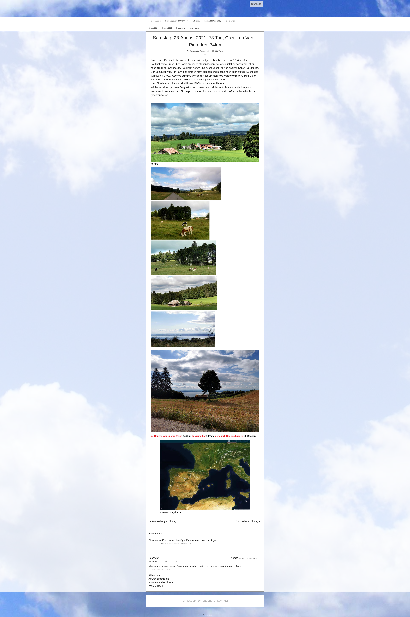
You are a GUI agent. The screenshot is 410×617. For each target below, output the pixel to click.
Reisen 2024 (230, 21)
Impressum (194, 28)
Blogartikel (180, 28)
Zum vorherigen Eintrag (163, 521)
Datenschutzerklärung (160, 569)
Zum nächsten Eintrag (247, 521)
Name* (234, 558)
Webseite (153, 561)
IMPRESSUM (189, 600)
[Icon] (252, 24)
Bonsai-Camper (154, 21)
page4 (206, 614)
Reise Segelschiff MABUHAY (177, 21)
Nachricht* (154, 558)
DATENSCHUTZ (206, 600)
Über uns (196, 21)
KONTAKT (222, 600)
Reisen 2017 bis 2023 (212, 21)
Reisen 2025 (153, 28)
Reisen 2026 (167, 28)
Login (210, 614)
